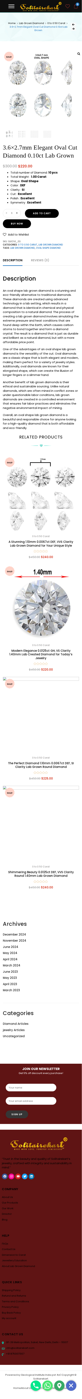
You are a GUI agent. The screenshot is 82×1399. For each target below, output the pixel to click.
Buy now (17, 223)
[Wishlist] (67, 7)
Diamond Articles (16, 1024)
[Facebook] (5, 1176)
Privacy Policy (10, 1307)
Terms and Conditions (15, 1301)
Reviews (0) (40, 260)
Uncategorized (14, 1036)
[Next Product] (73, 29)
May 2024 (10, 953)
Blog (4, 1219)
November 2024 (14, 941)
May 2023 (10, 978)
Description (12, 260)
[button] (16, 234)
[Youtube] (18, 1176)
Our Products (10, 1202)
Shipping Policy (11, 1290)
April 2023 (10, 984)
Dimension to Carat (14, 1255)
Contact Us (8, 1249)
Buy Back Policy (11, 1313)
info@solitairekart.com (20, 1348)
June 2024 (10, 947)
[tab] (12, 260)
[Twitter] (25, 1176)
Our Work (8, 1208)
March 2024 (11, 965)
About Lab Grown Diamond (18, 1266)
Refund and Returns (14, 1296)
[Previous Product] (73, 25)
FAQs (5, 1243)
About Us (7, 1197)
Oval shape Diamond (48, 247)
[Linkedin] (31, 1176)
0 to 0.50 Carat (56, 23)
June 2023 (10, 972)
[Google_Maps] (59, 1385)
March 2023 (11, 990)
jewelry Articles (14, 1030)
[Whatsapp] (47, 1385)
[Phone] (36, 1385)
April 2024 (10, 959)
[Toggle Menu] (11, 6)
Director (7, 1214)
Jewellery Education (14, 1260)
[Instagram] (11, 1176)
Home (12, 23)
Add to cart (42, 213)
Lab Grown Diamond (31, 23)
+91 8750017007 (14, 1354)
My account (9, 1318)
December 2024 (14, 934)
